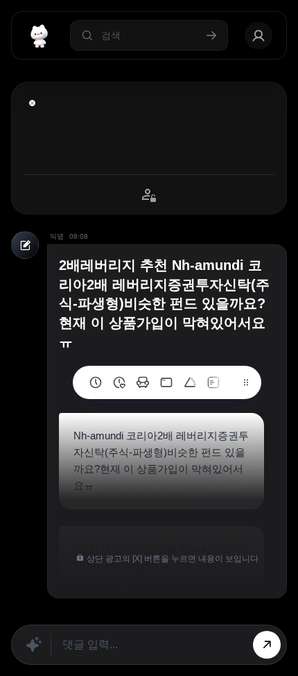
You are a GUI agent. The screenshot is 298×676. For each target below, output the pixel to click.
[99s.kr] (190, 382)
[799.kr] (166, 382)
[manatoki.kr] (119, 382)
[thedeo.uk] (213, 382)
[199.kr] (143, 382)
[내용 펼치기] (32, 103)
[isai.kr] (95, 382)
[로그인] (258, 35)
